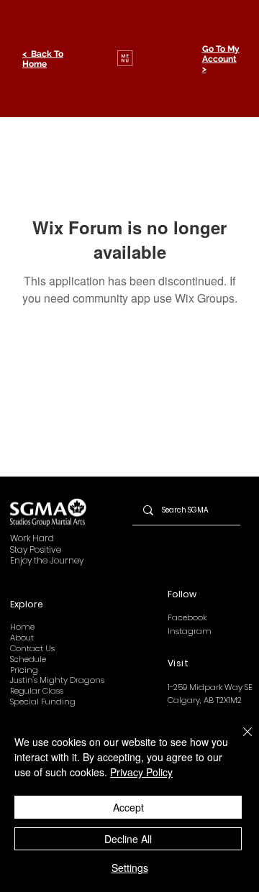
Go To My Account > (221, 59)
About (22, 637)
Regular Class (36, 690)
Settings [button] (130, 867)
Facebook (187, 617)
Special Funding (43, 701)
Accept (128, 807)
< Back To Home (42, 59)
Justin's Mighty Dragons (57, 680)
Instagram (190, 631)
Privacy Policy (141, 772)
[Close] (239, 740)
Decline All (128, 839)
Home (22, 627)
